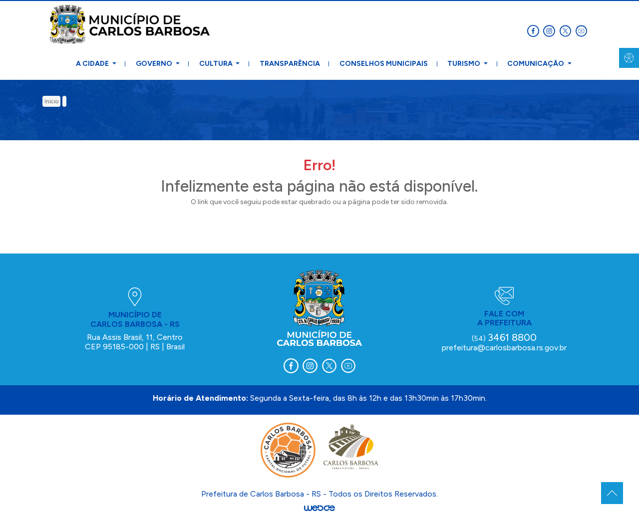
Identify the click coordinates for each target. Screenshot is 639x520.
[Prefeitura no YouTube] (582, 30)
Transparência (290, 63)
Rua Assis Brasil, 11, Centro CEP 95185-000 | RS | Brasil (135, 341)
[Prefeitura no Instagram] (551, 30)
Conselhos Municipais (383, 63)
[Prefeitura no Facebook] (535, 30)
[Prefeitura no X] (567, 30)
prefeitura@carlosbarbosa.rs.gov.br (504, 347)
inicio (51, 101)
